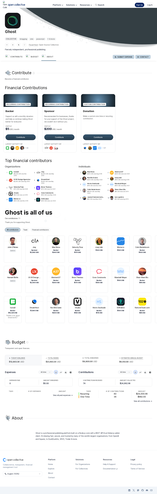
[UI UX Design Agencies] (51, 148)
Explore (51, 469)
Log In (149, 5)
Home (50, 464)
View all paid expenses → (63, 395)
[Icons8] (7, 148)
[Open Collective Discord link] (147, 490)
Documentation (109, 469)
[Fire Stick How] (56, 148)
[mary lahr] (90, 148)
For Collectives (82, 469)
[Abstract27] (17, 148)
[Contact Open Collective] (151, 490)
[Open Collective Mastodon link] (138, 490)
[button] (15, 57)
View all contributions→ (143, 401)
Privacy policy (136, 464)
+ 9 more (51, 39)
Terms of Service (138, 469)
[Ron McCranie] (22, 148)
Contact (51, 477)
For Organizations (83, 464)
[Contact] (7, 45)
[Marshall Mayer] (100, 148)
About (50, 473)
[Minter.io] (95, 148)
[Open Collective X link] (133, 490)
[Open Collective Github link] (142, 490)
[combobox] (22, 473)
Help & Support (109, 464)
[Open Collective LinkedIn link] (129, 490)
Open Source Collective (49, 45)
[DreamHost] (85, 148)
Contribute (20, 137)
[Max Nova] (12, 148)
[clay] (46, 148)
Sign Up (139, 5)
